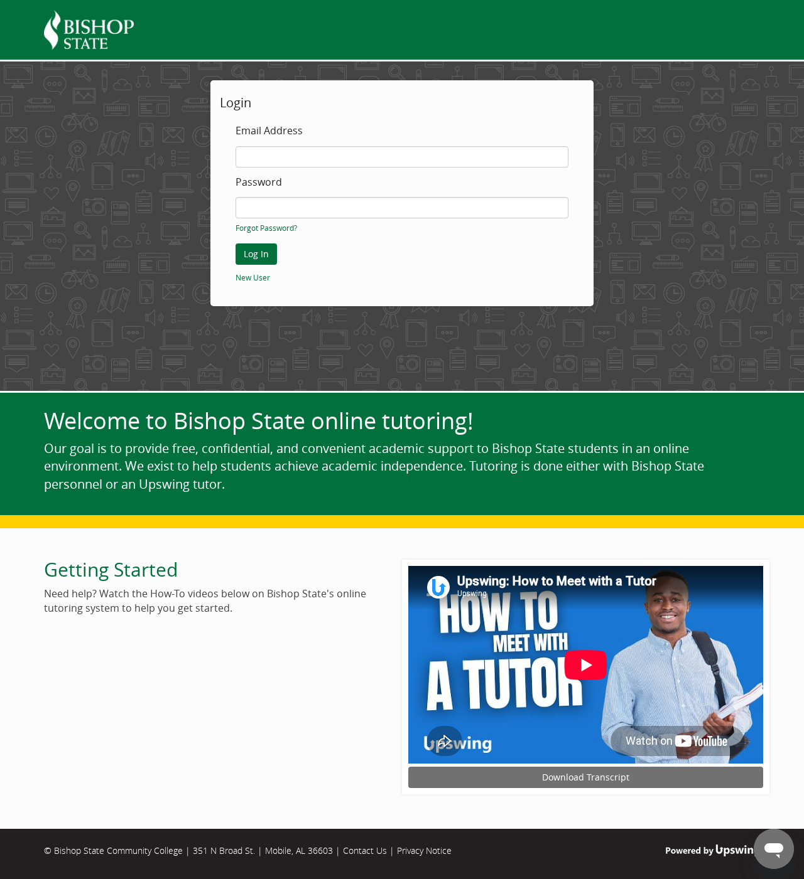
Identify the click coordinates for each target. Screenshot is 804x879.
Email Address (269, 131)
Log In (256, 254)
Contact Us (365, 850)
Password (259, 182)
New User (253, 277)
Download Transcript (585, 777)
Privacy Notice (424, 850)
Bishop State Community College (118, 850)
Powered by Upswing (713, 850)
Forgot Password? (266, 228)
